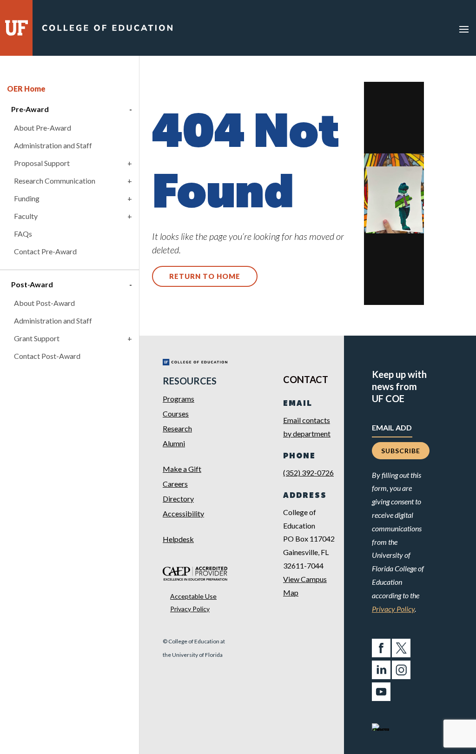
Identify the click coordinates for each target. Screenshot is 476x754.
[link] (107, 30)
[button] (463, 28)
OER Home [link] (26, 88)
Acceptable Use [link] (193, 596)
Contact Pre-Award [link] (45, 251)
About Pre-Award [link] (42, 127)
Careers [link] (175, 483)
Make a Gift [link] (182, 468)
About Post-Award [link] (44, 302)
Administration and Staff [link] (53, 145)
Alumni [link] (174, 443)
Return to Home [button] (204, 276)
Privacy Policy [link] (190, 609)
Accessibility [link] (183, 513)
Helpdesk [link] (178, 539)
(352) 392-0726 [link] (308, 472)
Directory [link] (178, 498)
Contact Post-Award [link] (47, 355)
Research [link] (177, 428)
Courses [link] (176, 413)
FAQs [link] (23, 233)
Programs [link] (178, 398)
